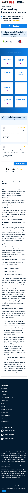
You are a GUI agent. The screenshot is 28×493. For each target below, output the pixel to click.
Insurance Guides (5, 415)
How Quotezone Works (7, 397)
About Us (3, 394)
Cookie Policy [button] (22, 488)
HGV (11, 343)
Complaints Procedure (6, 409)
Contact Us (4, 388)
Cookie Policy (4, 412)
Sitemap (3, 406)
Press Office (4, 391)
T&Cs (2, 403)
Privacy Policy (4, 400)
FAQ (2, 418)
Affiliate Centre (5, 421)
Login (19, 2)
